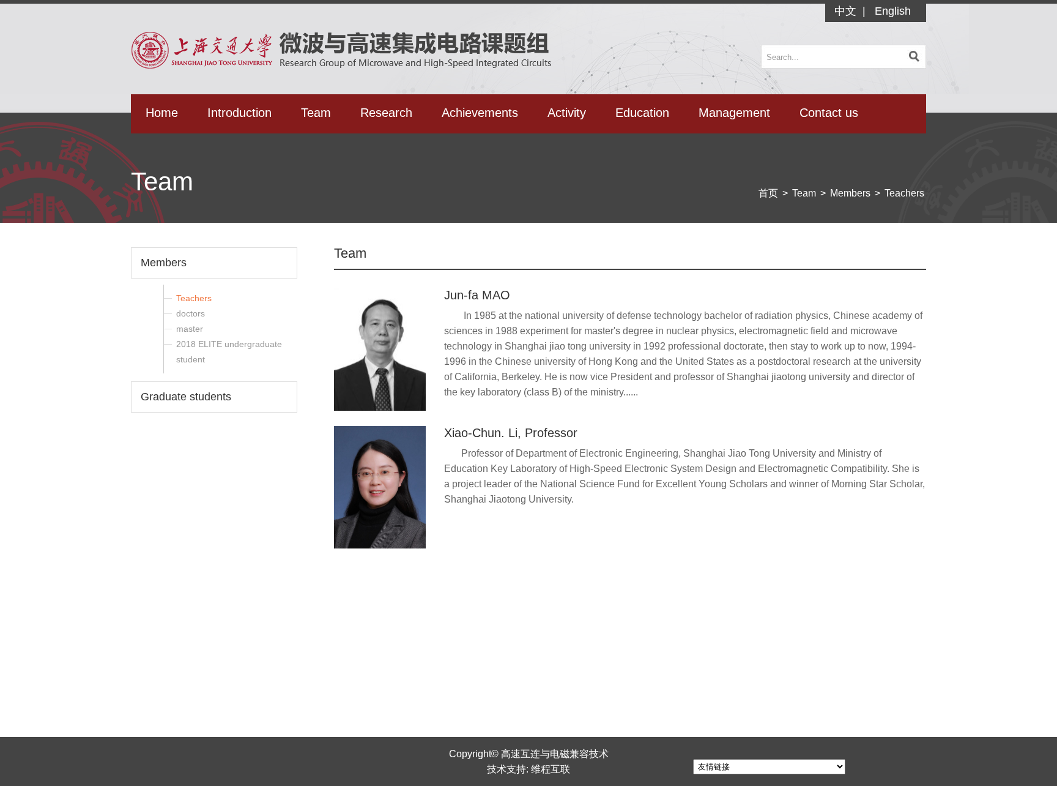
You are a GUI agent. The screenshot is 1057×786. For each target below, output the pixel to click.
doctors (190, 313)
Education (642, 112)
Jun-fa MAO (477, 295)
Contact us (828, 112)
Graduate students (186, 397)
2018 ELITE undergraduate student (229, 351)
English (893, 11)
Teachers (904, 193)
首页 (768, 193)
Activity (566, 112)
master (189, 329)
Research (386, 112)
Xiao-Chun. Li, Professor (510, 433)
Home (162, 112)
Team (316, 112)
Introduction (239, 112)
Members (850, 193)
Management (734, 112)
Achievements (480, 112)
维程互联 (550, 769)
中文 (845, 11)
